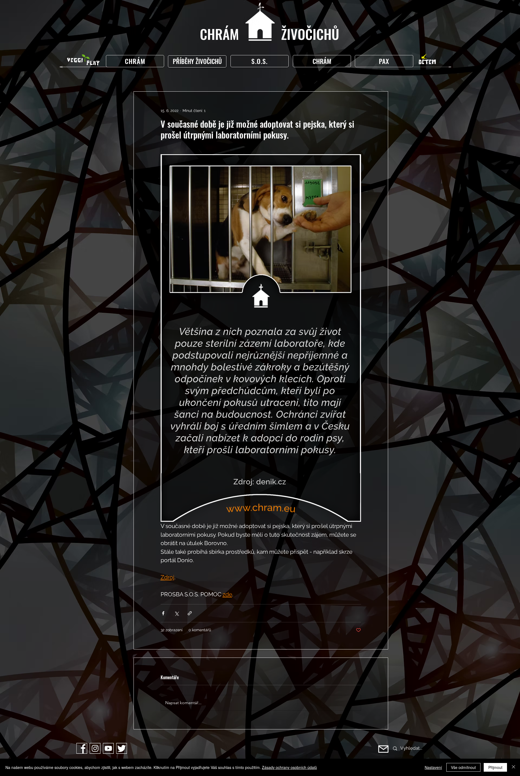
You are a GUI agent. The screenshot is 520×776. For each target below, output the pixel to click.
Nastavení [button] (433, 767)
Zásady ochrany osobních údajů (289, 767)
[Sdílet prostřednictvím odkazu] (189, 613)
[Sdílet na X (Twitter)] (176, 613)
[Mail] (383, 749)
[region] (198, 61)
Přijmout (495, 767)
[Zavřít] (513, 767)
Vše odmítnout (463, 767)
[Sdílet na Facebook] (163, 613)
